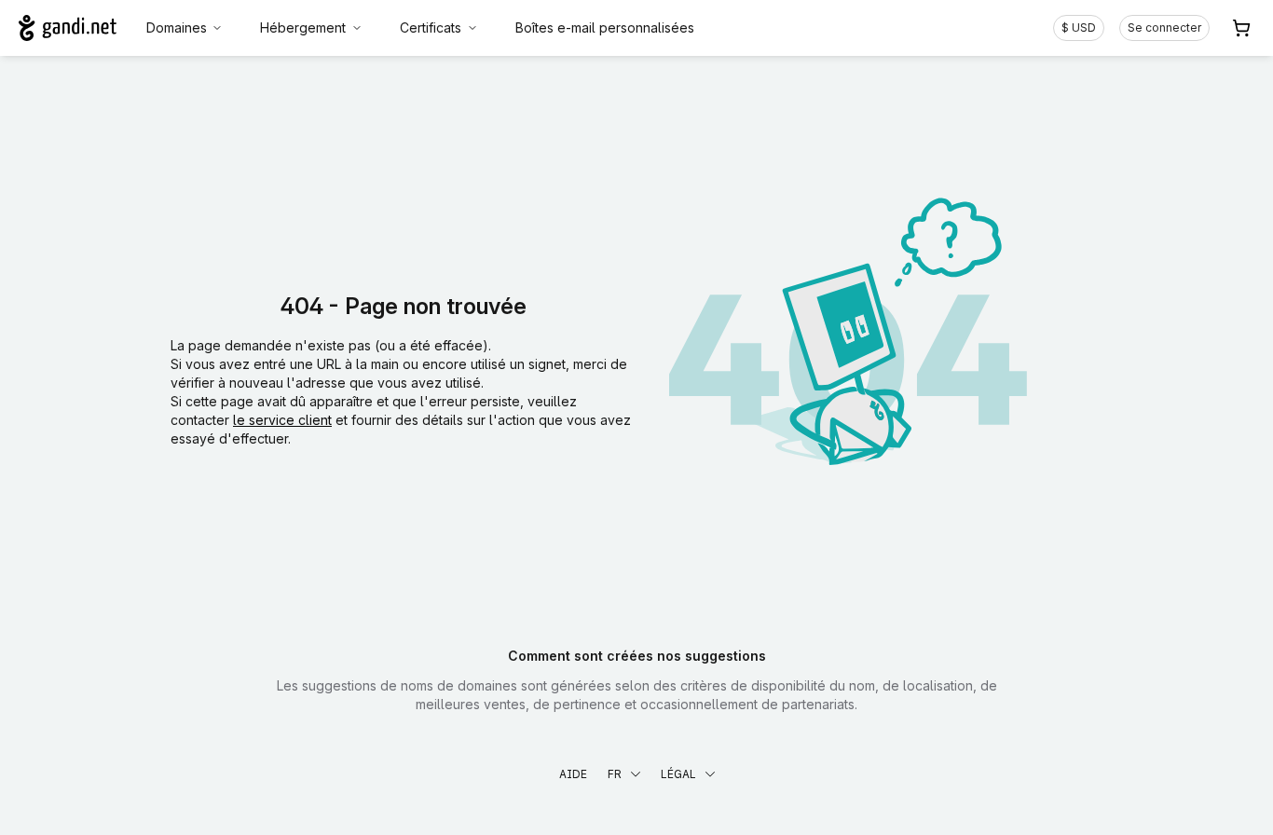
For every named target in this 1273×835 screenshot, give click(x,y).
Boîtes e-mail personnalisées (604, 27)
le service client (282, 420)
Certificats (430, 27)
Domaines (176, 27)
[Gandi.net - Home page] (67, 28)
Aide (573, 774)
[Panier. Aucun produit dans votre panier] (1241, 28)
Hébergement (303, 27)
